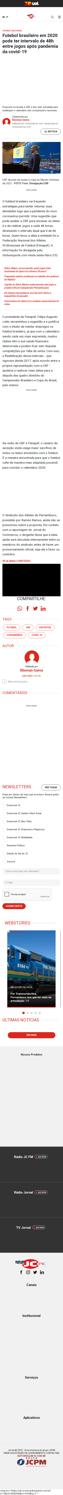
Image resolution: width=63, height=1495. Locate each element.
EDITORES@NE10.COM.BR (31, 1456)
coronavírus (14, 635)
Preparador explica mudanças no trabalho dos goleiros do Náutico (31, 278)
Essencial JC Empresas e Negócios (26, 829)
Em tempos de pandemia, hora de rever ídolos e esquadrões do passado (27, 294)
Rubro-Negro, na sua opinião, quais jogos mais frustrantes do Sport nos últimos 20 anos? (27, 270)
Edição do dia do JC (17, 853)
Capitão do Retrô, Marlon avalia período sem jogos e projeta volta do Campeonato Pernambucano (30, 286)
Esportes (45, 627)
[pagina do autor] (31, 657)
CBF (28, 627)
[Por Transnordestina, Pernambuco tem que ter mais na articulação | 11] (31, 969)
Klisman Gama (20, 119)
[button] (23, 1013)
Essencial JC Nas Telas (19, 821)
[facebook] (28, 608)
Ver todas (51, 787)
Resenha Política (16, 845)
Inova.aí (11, 861)
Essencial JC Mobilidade (19, 837)
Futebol (12, 627)
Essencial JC (14, 805)
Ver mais (31, 1035)
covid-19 (37, 635)
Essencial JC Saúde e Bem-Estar (24, 813)
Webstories (17, 923)
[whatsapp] (20, 608)
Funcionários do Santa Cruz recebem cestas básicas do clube (31, 303)
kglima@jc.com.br (31, 675)
